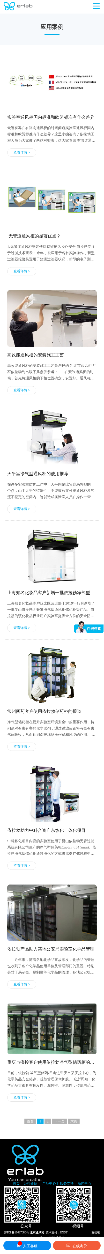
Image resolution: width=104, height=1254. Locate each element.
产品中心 (49, 1183)
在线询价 (80, 1246)
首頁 (30, 1121)
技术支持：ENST (56, 1232)
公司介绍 (31, 1183)
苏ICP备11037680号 (16, 1232)
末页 (73, 1121)
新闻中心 (84, 1183)
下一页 (59, 1121)
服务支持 (67, 1183)
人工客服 (28, 1245)
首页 (16, 1183)
